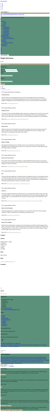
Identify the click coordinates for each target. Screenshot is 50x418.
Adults (2, 72)
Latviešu (3, 358)
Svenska (19, 361)
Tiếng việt (6, 361)
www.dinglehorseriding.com (13, 150)
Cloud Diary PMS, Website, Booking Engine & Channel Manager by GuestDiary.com (21, 345)
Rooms (3, 25)
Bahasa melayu (15, 358)
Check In (3, 69)
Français (15, 357)
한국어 (42, 360)
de (2, 3)
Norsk (18, 360)
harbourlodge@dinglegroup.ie (8, 261)
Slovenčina (37, 361)
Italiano (19, 357)
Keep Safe (4, 45)
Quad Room (6, 32)
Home (3, 21)
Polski (2, 361)
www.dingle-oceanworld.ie (13, 215)
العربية (33, 357)
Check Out (3, 71)
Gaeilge (40, 357)
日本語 (39, 360)
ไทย (30, 360)
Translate (11, 366)
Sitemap (44, 345)
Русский (11, 361)
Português (46, 360)
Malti (20, 358)
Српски (23, 361)
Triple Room (6, 31)
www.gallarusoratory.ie (12, 135)
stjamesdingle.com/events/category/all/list (17, 166)
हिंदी (37, 358)
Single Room (6, 27)
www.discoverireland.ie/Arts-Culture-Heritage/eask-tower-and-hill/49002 (24, 201)
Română (15, 361)
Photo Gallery (5, 35)
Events (4, 22)
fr (2, 8)
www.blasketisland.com (12, 103)
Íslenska (14, 360)
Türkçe (27, 360)
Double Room (6, 28)
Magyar (40, 358)
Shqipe (27, 361)
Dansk (22, 357)
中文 (42, 361)
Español (11, 357)
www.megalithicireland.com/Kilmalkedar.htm (17, 119)
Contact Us (4, 44)
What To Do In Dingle (8, 38)
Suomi (36, 357)
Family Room (6, 34)
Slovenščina (32, 361)
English (6, 357)
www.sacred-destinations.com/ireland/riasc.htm (18, 183)
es (2, 6)
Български (24, 358)
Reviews (4, 41)
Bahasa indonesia (5, 360)
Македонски (8, 358)
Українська (34, 360)
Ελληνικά (26, 357)
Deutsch (3, 357)
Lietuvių (44, 357)
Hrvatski (44, 358)
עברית (10, 360)
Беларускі (30, 358)
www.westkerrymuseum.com (14, 232)
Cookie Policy (4, 346)
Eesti (30, 357)
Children (3, 78)
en (2, 5)
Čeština (34, 358)
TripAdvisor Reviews (8, 42)
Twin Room (6, 30)
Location (4, 40)
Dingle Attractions (6, 37)
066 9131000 (4, 1)
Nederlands (23, 360)
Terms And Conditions (13, 346)
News (4, 24)
